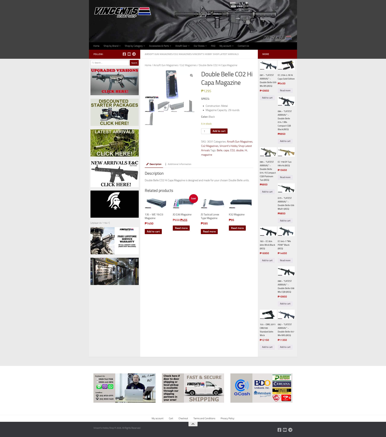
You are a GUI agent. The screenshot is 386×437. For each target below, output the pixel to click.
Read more (181, 228)
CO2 (232, 150)
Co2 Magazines (183, 54)
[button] (191, 75)
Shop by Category (134, 45)
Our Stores (199, 45)
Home (96, 45)
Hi (246, 150)
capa (226, 150)
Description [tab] (155, 164)
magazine (206, 154)
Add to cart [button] (153, 231)
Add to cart (219, 131)
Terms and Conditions (204, 418)
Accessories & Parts (159, 45)
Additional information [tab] (179, 164)
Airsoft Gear (181, 45)
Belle (219, 150)
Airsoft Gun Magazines (159, 54)
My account (225, 45)
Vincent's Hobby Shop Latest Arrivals (216, 54)
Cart (171, 418)
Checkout (183, 418)
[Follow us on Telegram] (134, 54)
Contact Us (243, 45)
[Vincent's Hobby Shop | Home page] (123, 12)
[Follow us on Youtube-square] (129, 54)
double (240, 150)
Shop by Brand (111, 45)
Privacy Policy (227, 418)
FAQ (213, 45)
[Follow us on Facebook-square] (124, 54)
